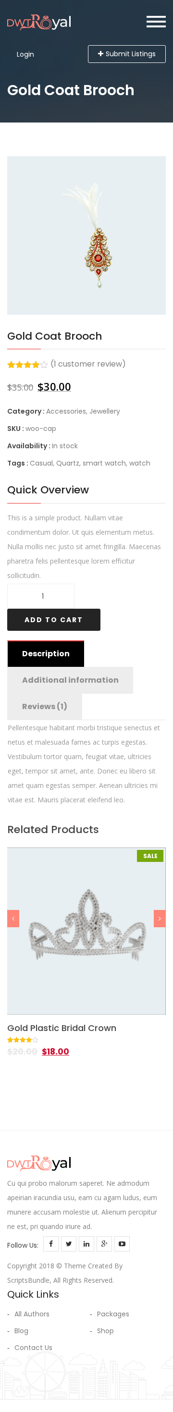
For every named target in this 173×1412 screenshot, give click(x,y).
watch (139, 463)
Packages (113, 1314)
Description (46, 653)
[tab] (45, 653)
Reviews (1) (44, 706)
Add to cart (54, 620)
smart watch (104, 463)
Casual (41, 463)
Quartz (67, 463)
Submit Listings (131, 54)
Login (25, 54)
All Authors (31, 1314)
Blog (21, 1331)
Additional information (70, 680)
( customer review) (88, 363)
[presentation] (13, 918)
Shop (105, 1331)
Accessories (66, 411)
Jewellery (104, 411)
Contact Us (33, 1347)
